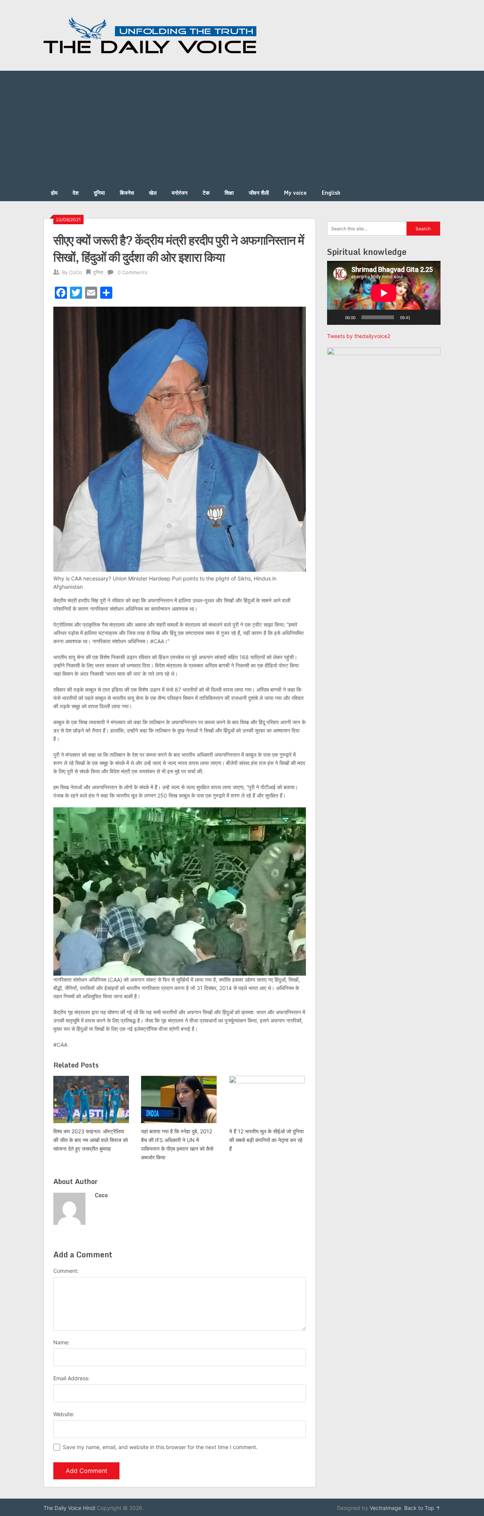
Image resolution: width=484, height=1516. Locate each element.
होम (54, 192)
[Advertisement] (242, 127)
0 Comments (132, 272)
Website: (63, 1414)
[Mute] (418, 317)
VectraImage (385, 1508)
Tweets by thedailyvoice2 (358, 336)
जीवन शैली (259, 192)
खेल (153, 192)
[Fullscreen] (430, 317)
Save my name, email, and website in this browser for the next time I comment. (160, 1447)
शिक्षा (229, 192)
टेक (206, 192)
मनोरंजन (180, 192)
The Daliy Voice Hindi (69, 1508)
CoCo (75, 272)
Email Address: (71, 1378)
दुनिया (99, 192)
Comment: (66, 1271)
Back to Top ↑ (422, 1508)
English (331, 192)
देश (76, 192)
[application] (384, 293)
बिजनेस (127, 192)
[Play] (337, 317)
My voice (295, 192)
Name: (61, 1342)
